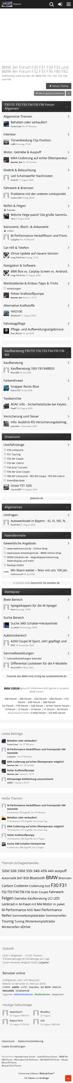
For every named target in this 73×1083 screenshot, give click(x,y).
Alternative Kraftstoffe (19, 305)
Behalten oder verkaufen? (29, 122)
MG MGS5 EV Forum (49, 1059)
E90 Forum (26, 698)
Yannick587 (16, 489)
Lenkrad (8, 904)
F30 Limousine (15, 450)
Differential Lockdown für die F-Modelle (39, 663)
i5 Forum (23, 709)
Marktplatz (12, 592)
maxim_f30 (16, 197)
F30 (55, 885)
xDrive (25, 927)
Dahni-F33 (15, 390)
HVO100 (16, 311)
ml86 (13, 144)
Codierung (36, 886)
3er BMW (45, 987)
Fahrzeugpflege (14, 323)
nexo (13, 218)
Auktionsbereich (15, 635)
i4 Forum (10, 709)
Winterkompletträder (40, 921)
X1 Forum (49, 709)
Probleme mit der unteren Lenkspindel (38, 194)
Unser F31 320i (21, 485)
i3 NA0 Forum (38, 712)
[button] (51, 4)
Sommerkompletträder (28, 915)
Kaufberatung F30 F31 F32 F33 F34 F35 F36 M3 (34, 353)
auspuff (61, 871)
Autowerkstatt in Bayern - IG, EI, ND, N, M (40, 521)
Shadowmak (22, 990)
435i (44, 871)
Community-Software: (37, 1073)
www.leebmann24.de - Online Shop (27, 548)
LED (56, 898)
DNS (13, 645)
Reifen (7, 915)
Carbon (7, 885)
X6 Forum (62, 709)
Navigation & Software (19, 265)
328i (13, 871)
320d (5, 871)
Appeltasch (16, 1011)
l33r (42, 1020)
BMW (52, 877)
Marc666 (15, 372)
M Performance (14, 910)
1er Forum (8, 705)
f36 (22, 892)
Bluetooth (37, 878)
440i (51, 871)
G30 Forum (34, 702)
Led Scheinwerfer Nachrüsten (32, 176)
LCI (50, 898)
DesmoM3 (16, 667)
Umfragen (11, 515)
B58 (26, 878)
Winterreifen (11, 927)
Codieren (21, 885)
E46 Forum (11, 698)
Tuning (19, 921)
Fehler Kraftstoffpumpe (27, 294)
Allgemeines (13, 507)
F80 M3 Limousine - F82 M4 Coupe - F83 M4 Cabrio (36, 476)
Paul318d (15, 524)
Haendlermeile (15, 535)
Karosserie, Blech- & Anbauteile (26, 227)
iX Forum (36, 709)
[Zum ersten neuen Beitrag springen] (6, 124)
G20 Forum (40, 698)
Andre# (14, 180)
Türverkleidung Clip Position (31, 140)
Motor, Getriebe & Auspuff (22, 152)
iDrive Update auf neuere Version (34, 253)
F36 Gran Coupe (36, 892)
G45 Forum (37, 705)
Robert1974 (16, 1020)
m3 (33, 904)
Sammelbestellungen (19, 653)
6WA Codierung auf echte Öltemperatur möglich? (35, 761)
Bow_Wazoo (16, 333)
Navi (37, 910)
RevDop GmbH (15, 565)
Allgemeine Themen (18, 116)
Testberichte (12, 398)
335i (29, 871)
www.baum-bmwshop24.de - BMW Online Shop (34, 553)
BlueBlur (45, 1011)
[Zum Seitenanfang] (68, 1078)
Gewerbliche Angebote (20, 543)
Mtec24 (56, 987)
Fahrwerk (56, 892)
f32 (4, 892)
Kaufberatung (13, 363)
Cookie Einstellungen (13, 1046)
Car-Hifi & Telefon (16, 248)
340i (36, 871)
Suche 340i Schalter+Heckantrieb (34, 623)
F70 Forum (22, 705)
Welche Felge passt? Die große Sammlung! (41, 215)
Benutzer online (14, 973)
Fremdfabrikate (16, 480)
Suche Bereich (14, 618)
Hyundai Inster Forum (25, 1056)
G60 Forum (49, 702)
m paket (59, 904)
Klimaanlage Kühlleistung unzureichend (30, 779)
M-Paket (25, 904)
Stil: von (36, 1078)
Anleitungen (14, 288)
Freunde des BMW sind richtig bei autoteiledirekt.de (36, 676)
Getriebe (20, 898)
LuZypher (15, 239)
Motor (47, 904)
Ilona (13, 609)
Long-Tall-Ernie (18, 257)
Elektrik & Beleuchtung (20, 170)
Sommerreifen (56, 915)
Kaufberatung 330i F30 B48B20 (32, 368)
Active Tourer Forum (57, 705)
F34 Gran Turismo (17, 467)
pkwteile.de (36, 498)
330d (21, 871)
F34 (16, 892)
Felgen (8, 898)
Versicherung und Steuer (21, 416)
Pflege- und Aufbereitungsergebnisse (37, 329)
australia (15, 426)
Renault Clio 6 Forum (11, 1065)
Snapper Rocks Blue (25, 386)
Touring (8, 921)
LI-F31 (24, 987)
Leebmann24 (17, 574)
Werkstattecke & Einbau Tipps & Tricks (31, 283)
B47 (20, 878)
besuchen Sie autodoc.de (45, 582)
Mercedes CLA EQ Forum (26, 1059)
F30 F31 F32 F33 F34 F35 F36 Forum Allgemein (29, 106)
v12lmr (10, 230)
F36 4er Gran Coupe (18, 471)
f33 (9, 892)
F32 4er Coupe (15, 458)
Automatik (9, 878)
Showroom (12, 437)
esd (47, 886)
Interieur (10, 134)
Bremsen (65, 878)
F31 (63, 885)
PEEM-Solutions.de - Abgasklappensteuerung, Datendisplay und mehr (33, 559)
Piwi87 (14, 408)
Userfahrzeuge (14, 445)
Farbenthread (13, 380)
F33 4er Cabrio (15, 463)
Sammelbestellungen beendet (24, 658)
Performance (51, 910)
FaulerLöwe (16, 126)
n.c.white (15, 627)
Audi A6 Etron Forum (47, 1056)
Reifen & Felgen (15, 206)
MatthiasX (15, 315)
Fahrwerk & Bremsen (18, 188)
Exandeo (11, 210)
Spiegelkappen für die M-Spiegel (34, 605)
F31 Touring (14, 454)
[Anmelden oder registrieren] (60, 4)
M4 (39, 904)
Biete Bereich (13, 600)
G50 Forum (55, 698)
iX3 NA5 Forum (57, 712)
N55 (30, 910)
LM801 (10, 782)
